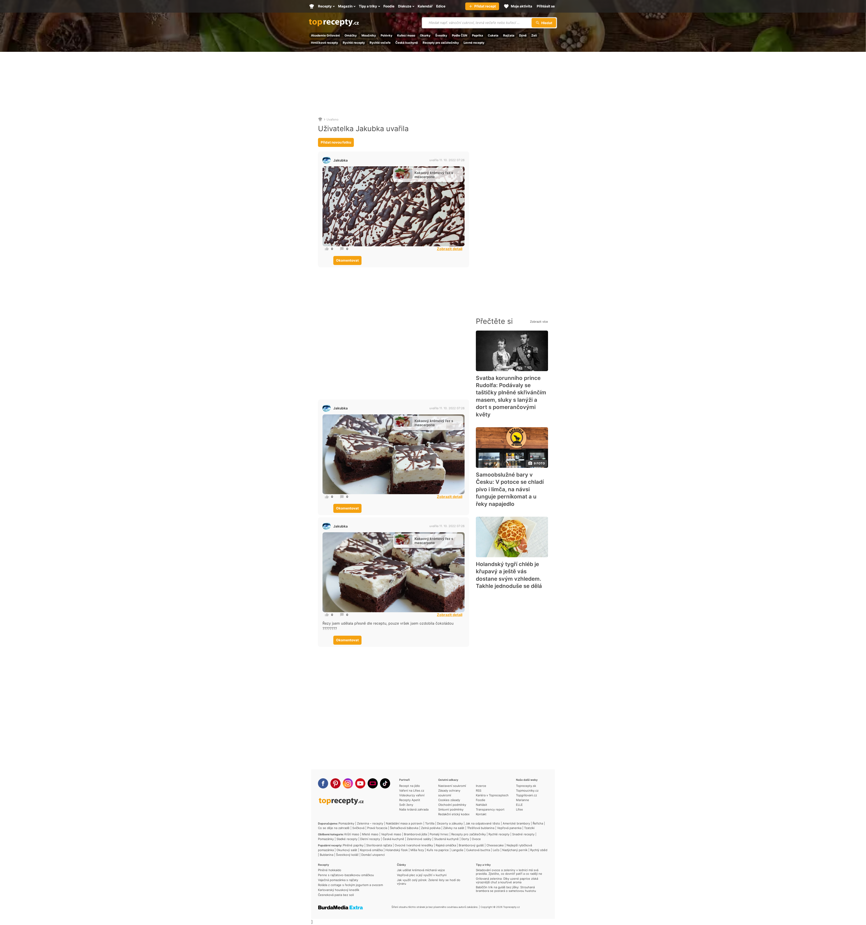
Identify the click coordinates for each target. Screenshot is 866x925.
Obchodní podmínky (452, 804)
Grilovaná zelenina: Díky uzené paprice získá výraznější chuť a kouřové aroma (507, 880)
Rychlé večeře (380, 42)
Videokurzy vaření (411, 795)
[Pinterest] (335, 783)
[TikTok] (385, 783)
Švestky (441, 35)
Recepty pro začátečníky (441, 42)
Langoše (457, 850)
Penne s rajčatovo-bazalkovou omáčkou (346, 875)
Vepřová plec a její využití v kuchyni (422, 875)
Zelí (534, 35)
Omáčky (351, 35)
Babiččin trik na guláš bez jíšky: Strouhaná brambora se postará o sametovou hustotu (506, 889)
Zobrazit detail (449, 249)
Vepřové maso (391, 834)
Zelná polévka (430, 828)
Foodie (480, 800)
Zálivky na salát (453, 828)
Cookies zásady (449, 800)
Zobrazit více (539, 321)
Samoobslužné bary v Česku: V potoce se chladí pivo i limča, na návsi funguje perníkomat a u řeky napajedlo (510, 489)
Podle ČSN (459, 35)
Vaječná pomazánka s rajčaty (338, 880)
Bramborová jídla (415, 834)
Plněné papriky (353, 845)
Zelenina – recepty (370, 823)
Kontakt (481, 814)
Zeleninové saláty (419, 839)
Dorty (465, 839)
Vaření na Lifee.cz (411, 790)
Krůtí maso (351, 834)
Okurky (425, 35)
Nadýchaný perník (514, 850)
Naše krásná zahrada (413, 809)
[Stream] (373, 783)
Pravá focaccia (377, 828)
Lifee (519, 809)
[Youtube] (360, 783)
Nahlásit (481, 804)
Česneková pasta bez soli (336, 895)
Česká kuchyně (406, 42)
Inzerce (481, 786)
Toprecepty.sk (526, 786)
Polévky (386, 35)
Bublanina (326, 854)
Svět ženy (406, 804)
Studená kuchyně (446, 839)
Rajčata (508, 35)
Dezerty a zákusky (450, 823)
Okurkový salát (346, 850)
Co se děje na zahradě (334, 828)
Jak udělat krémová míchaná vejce (421, 870)
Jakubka (340, 160)
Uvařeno (333, 119)
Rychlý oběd (538, 850)
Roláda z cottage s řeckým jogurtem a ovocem (350, 885)
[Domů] (320, 119)
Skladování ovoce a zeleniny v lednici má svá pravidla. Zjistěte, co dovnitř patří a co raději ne (509, 871)
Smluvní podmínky (450, 809)
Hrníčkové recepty (324, 42)
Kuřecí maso (406, 35)
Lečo (496, 850)
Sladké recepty (346, 839)
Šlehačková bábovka (404, 828)
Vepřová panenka (509, 828)
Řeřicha (538, 823)
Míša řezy (417, 850)
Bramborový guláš (471, 845)
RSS (478, 790)
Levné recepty (474, 42)
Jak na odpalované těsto (482, 823)
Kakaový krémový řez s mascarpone (434, 175)
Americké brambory (516, 823)
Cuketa (493, 35)
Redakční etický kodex (454, 814)
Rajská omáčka (446, 845)
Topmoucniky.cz (527, 790)
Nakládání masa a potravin (404, 823)
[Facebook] (323, 783)
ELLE (519, 804)
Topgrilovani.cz (526, 795)
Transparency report (490, 809)
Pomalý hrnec (439, 834)
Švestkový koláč (347, 854)
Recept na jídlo (409, 786)
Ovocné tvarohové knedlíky (414, 845)
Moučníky (369, 35)
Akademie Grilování (325, 35)
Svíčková (358, 828)
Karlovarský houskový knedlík (338, 890)
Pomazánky (346, 823)
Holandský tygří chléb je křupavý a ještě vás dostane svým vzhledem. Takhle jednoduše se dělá (509, 575)
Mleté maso (370, 834)
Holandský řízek (396, 850)
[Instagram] (348, 783)
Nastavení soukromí (452, 786)
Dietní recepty (370, 839)
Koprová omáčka (371, 850)
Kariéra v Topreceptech (492, 795)
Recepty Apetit (409, 800)
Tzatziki (529, 828)
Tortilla (429, 823)
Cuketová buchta (478, 850)
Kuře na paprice (438, 850)
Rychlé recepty (354, 42)
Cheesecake (495, 845)
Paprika (477, 35)
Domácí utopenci (373, 854)
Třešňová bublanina (480, 828)
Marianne (522, 800)
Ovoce (476, 839)
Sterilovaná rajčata (379, 845)
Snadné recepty (523, 834)
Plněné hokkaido (329, 870)
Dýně (523, 35)
